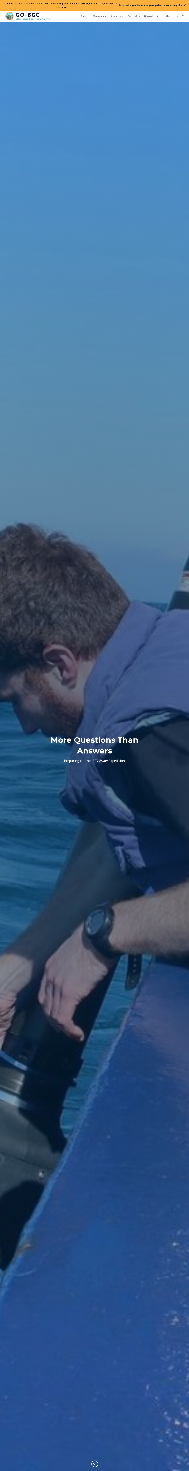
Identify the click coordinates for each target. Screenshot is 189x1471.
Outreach (132, 16)
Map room (98, 16)
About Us (170, 16)
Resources (116, 16)
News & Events (151, 16)
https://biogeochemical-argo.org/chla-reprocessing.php (150, 5)
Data (83, 16)
